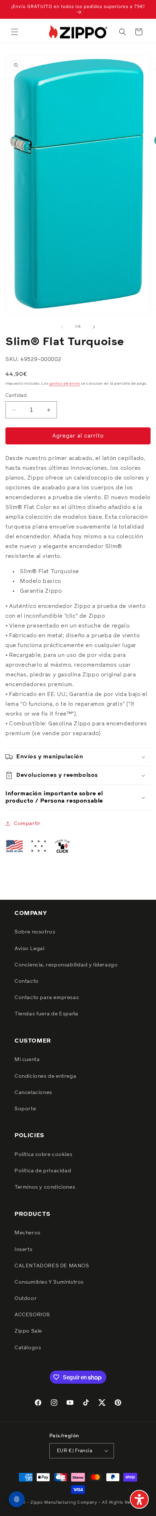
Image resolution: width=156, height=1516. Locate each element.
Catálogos (28, 1347)
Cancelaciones (33, 1092)
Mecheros (28, 1232)
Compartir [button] (27, 823)
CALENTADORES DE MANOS (52, 1265)
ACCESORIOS (32, 1314)
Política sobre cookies (43, 1154)
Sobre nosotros (35, 932)
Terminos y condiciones (45, 1187)
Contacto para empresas (47, 997)
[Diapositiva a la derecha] (94, 327)
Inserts (23, 1249)
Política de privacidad (43, 1170)
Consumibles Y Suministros (49, 1282)
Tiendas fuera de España (46, 1013)
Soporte (25, 1108)
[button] (14, 32)
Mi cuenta (27, 1059)
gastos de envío (64, 383)
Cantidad (15, 395)
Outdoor (26, 1298)
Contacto (27, 981)
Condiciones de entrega (45, 1076)
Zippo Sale (28, 1331)
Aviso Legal (30, 948)
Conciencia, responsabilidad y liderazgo (66, 965)
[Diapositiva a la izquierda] (62, 327)
